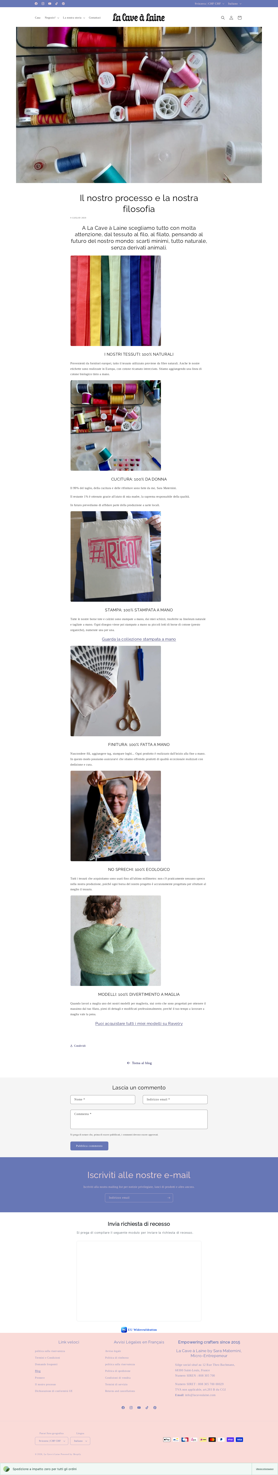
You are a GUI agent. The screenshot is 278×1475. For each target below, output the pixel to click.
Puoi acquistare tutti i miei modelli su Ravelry (139, 1023)
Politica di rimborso (117, 1357)
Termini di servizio (116, 1384)
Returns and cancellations (120, 1391)
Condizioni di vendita (118, 1377)
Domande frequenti (46, 1364)
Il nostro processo (45, 1384)
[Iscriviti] (169, 1197)
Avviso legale (113, 1351)
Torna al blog (142, 1063)
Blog (37, 1371)
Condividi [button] (80, 1045)
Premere (40, 1377)
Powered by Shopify (71, 1454)
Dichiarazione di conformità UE (54, 1391)
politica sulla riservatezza (50, 1351)
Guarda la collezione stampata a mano (139, 639)
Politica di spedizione (117, 1371)
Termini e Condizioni (47, 1357)
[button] (52, 18)
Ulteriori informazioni (264, 1469)
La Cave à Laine (52, 1454)
